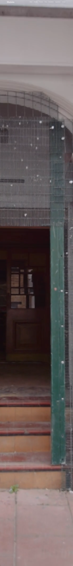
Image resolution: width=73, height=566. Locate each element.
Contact (63, 2)
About (31, 2)
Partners (41, 2)
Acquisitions (57, 2)
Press (46, 2)
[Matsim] (10, 2)
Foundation (51, 2)
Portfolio (36, 2)
